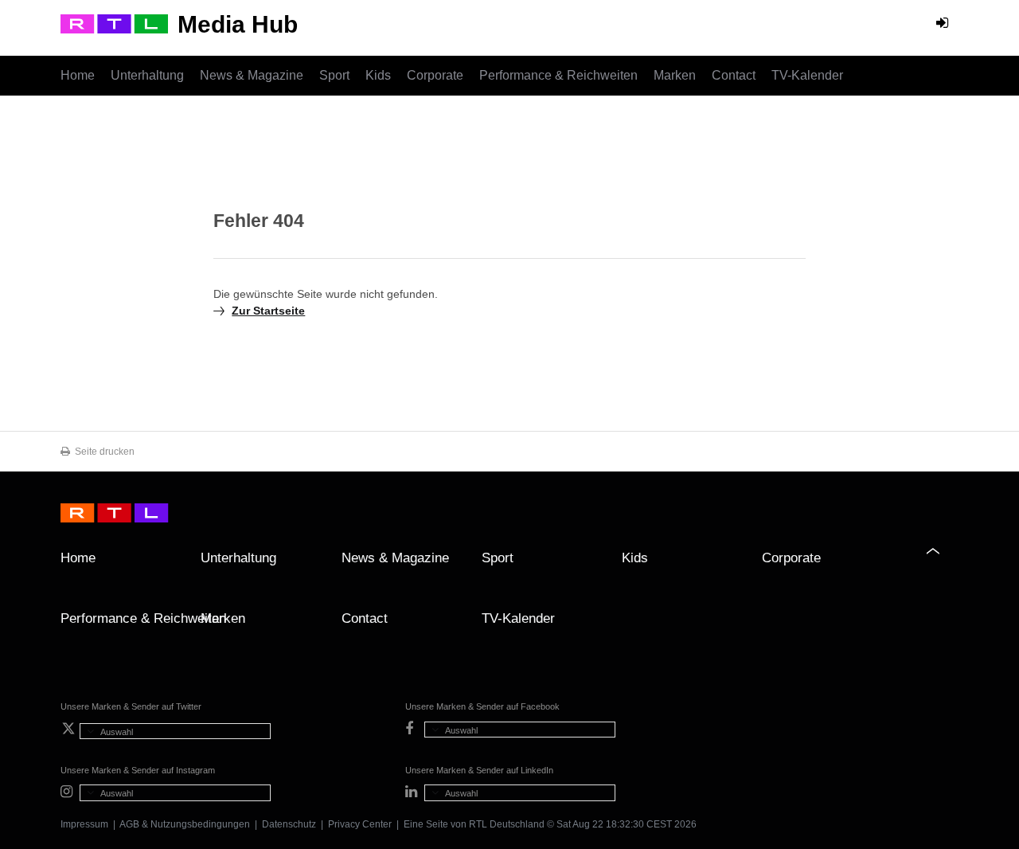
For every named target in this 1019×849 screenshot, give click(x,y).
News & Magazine (251, 75)
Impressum (84, 824)
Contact (733, 75)
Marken (675, 75)
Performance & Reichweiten (558, 75)
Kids (378, 75)
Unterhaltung (147, 75)
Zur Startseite (268, 310)
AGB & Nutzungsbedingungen (184, 824)
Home (78, 75)
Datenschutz (289, 824)
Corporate (435, 75)
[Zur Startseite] (114, 23)
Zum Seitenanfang (942, 564)
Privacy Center (360, 824)
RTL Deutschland (507, 824)
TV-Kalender (807, 75)
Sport (334, 75)
